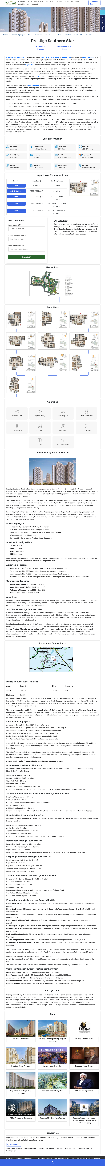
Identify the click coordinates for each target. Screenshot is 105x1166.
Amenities (69, 1)
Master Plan (38, 1)
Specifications (23, 4)
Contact (35, 4)
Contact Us (13, 1145)
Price (30, 1)
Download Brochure (41, 48)
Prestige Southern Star (15, 57)
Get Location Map (52, 657)
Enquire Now (85, 185)
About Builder (78, 35)
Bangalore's (66, 57)
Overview (22, 1)
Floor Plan (49, 1)
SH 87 (37, 76)
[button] (40, 29)
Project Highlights (18, 35)
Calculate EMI (27, 257)
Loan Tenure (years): (16, 246)
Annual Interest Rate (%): (17, 235)
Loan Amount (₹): (15, 225)
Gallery (77, 1)
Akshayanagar (33, 85)
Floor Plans (48, 35)
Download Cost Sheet (65, 48)
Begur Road (30, 65)
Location (59, 1)
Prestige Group (88, 57)
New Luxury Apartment (50, 57)
